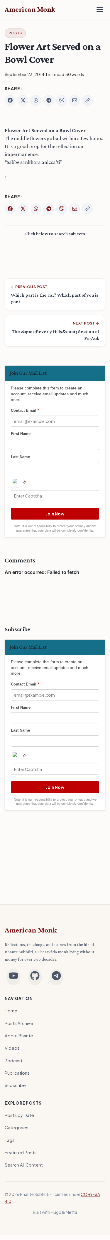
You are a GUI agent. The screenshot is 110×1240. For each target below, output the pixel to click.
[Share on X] (23, 100)
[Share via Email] (74, 100)
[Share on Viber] (61, 100)
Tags (10, 1140)
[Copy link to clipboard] (87, 100)
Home (11, 1010)
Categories (16, 1127)
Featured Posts (21, 1152)
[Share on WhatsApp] (36, 100)
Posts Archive (19, 1023)
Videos (12, 1048)
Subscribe (15, 1085)
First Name (21, 433)
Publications (17, 1073)
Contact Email (25, 410)
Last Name (20, 457)
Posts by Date (19, 1115)
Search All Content (24, 1164)
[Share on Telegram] (48, 100)
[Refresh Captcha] (24, 482)
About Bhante (19, 1035)
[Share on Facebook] (10, 100)
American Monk (31, 930)
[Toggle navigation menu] (99, 9)
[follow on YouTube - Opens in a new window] (13, 977)
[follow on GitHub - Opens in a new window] (35, 977)
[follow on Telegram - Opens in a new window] (56, 977)
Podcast (13, 1060)
